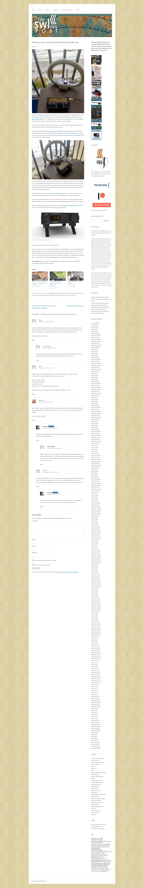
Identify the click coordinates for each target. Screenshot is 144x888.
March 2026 (94, 333)
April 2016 (93, 572)
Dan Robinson (106, 841)
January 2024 (94, 385)
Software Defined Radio (99, 867)
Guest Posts (105, 847)
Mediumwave (108, 851)
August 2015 (94, 588)
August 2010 (94, 708)
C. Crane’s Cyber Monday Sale (75, 306)
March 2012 (94, 670)
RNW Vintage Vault (95, 790)
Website (34, 552)
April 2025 (93, 355)
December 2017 (95, 531)
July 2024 (93, 373)
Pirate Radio (95, 854)
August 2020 (94, 467)
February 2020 (94, 479)
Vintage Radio (94, 869)
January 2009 (94, 744)
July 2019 (93, 493)
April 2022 (93, 427)
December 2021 (95, 435)
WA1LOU (93, 814)
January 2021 (94, 457)
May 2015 (93, 594)
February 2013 (94, 648)
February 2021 (94, 455)
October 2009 (94, 728)
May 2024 (93, 377)
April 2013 (93, 644)
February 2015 (94, 600)
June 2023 (93, 399)
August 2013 (94, 636)
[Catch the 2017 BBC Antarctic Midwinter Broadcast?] (58, 276)
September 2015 (95, 586)
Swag (39, 10)
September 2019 (95, 489)
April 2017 (93, 547)
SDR (101, 858)
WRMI (104, 871)
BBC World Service (97, 839)
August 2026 (94, 323)
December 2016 (95, 556)
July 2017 (93, 541)
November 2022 (95, 413)
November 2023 (95, 389)
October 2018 (94, 511)
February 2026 (94, 335)
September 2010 (95, 706)
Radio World (101, 857)
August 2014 (94, 612)
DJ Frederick (106, 844)
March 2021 (94, 453)
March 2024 (94, 381)
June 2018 (93, 519)
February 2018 (94, 527)
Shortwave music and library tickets (100, 297)
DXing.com (93, 768)
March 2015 (94, 598)
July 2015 (93, 590)
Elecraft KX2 (47, 115)
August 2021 (94, 443)
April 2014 (93, 620)
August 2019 (94, 491)
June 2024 (93, 375)
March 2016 (94, 574)
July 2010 (93, 710)
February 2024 (94, 383)
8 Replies (34, 46)
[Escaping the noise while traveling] (76, 276)
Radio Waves (94, 857)
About (78, 10)
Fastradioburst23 (103, 845)
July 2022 (93, 421)
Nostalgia (93, 852)
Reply (33, 340)
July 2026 (93, 325)
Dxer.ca (93, 766)
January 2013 (94, 650)
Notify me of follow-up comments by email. (44, 560)
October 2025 (94, 343)
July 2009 (93, 734)
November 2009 (95, 726)
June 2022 (93, 423)
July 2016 (93, 566)
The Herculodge (95, 812)
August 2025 (94, 347)
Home (33, 10)
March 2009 (94, 740)
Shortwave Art (105, 860)
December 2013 (95, 628)
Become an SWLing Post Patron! (99, 210)
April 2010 (93, 716)
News (45, 293)
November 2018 (95, 509)
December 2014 (95, 604)
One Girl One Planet (96, 784)
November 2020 (95, 461)
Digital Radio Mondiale (96, 844)
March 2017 (94, 549)
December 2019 (95, 483)
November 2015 (95, 582)
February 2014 (94, 624)
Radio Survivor (94, 788)
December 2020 (95, 459)
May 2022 (93, 425)
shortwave (95, 860)
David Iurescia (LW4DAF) (97, 842)
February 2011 (94, 696)
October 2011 (94, 680)
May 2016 (93, 570)
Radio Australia (102, 854)
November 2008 (95, 748)
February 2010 (94, 720)
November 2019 (95, 485)
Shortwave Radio (59, 293)
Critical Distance (95, 760)
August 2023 (94, 395)
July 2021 (93, 445)
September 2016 (95, 562)
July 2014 (93, 614)
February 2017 (94, 552)
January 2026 (94, 337)
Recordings (95, 858)
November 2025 (95, 341)
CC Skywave (76, 135)
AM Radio (93, 838)
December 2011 (95, 676)
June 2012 (93, 664)
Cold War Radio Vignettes (97, 758)
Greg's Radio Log (95, 774)
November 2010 (95, 702)
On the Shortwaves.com (97, 782)
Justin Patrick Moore (97, 851)
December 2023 (95, 387)
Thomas (73, 295)
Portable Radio (51, 293)
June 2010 (93, 712)
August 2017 (94, 539)
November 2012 (95, 654)
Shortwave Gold (96, 861)
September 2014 (95, 610)
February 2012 (94, 672)
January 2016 (94, 578)
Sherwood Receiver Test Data (98, 794)
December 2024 (95, 363)
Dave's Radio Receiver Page (98, 762)
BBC (102, 838)
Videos (106, 868)
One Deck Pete (100, 853)
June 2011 (93, 688)
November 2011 (95, 678)
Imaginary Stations (97, 850)
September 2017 (95, 537)
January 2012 (94, 674)
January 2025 (94, 361)
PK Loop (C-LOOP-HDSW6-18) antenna (58, 131)
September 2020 (95, 465)
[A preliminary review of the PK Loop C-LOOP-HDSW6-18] (40, 276)
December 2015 (95, 580)
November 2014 (95, 606)
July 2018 (93, 517)
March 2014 (94, 622)
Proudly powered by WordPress (39, 881)
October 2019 (94, 487)
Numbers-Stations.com (97, 780)
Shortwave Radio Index (97, 802)
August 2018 (94, 515)
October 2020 (94, 463)
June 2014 (93, 616)
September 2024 (95, 369)
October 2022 (94, 415)
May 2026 (93, 329)
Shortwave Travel (54, 295)
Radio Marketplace (67, 10)
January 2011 (94, 698)
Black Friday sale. (55, 257)
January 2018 (94, 529)
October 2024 (94, 367)
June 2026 (93, 327)
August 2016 (94, 564)
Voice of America (106, 869)
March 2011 (94, 694)
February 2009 (94, 742)
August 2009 (94, 732)
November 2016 (95, 558)
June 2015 (93, 592)
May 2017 (93, 545)
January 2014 (94, 626)
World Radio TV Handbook (97, 828)
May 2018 (93, 521)
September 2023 (95, 393)
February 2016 (94, 576)
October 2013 (94, 632)
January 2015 (94, 602)
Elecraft (72, 293)
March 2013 (94, 646)
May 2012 (93, 666)
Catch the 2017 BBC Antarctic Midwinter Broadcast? (55, 283)
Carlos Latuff (96, 841)
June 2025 (93, 351)
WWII (107, 871)
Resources (56, 10)
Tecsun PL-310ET (58, 135)
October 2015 (94, 584)
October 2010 (94, 704)
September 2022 (95, 417)
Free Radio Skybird (96, 847)
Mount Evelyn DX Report (97, 776)
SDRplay (104, 858)
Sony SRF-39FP (68, 135)
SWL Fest (93, 808)
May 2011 (93, 690)
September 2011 (95, 682)
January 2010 (94, 722)
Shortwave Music (106, 861)
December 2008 (95, 746)
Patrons (47, 10)
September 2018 (95, 513)
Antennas (98, 838)
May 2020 (93, 473)
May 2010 (93, 714)
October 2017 (94, 535)
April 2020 (93, 475)
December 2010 (95, 700)
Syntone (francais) (95, 810)
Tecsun (102, 868)
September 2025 (95, 345)
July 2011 (93, 686)
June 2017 (93, 543)
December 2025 (95, 339)
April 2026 (93, 331)
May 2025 (93, 353)
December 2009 (95, 724)
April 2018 (93, 523)
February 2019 (94, 503)
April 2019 (93, 499)
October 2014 (94, 608)
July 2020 (93, 469)
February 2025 (94, 359)
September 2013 (95, 634)
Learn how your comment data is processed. (66, 572)
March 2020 (94, 477)
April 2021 (93, 451)
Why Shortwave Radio (96, 871)
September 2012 (95, 658)
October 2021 (94, 439)
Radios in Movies (104, 855)
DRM (92, 845)
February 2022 (94, 431)
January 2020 (94, 481)
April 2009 (93, 738)
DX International (95, 764)
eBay (95, 845)
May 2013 (93, 642)
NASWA (93, 778)
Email (34, 546)
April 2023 (93, 403)
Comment (35, 521)
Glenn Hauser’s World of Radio (98, 772)
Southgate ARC (95, 868)
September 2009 (95, 730)
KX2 (81, 293)
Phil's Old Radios (95, 786)
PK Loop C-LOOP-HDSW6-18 (42, 295)
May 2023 (93, 401)
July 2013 (93, 638)
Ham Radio (95, 848)
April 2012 (93, 668)
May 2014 (93, 618)
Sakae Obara (94, 792)
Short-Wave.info (95, 796)
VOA (99, 869)
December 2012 (95, 652)
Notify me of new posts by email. (41, 565)
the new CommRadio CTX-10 (71, 205)
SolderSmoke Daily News (97, 806)
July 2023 (93, 397)
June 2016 (93, 568)
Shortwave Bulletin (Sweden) (98, 798)
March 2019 (94, 501)
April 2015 (93, 596)
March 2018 (94, 525)
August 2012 (94, 660)
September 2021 (95, 441)
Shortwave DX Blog (96, 800)
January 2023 (94, 409)
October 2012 (94, 656)
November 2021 (95, 437)
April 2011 (93, 692)
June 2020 (93, 471)
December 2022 (95, 411)
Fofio (92, 770)
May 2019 (93, 497)
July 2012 (93, 662)
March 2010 (94, 718)
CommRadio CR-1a (58, 193)
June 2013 (93, 640)
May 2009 (93, 736)
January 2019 (94, 505)
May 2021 (93, 449)
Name (34, 539)
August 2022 (94, 419)
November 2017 (95, 533)
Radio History (95, 855)
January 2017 (94, 554)
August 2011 (94, 684)
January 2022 (94, 433)
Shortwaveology (95, 804)
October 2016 (94, 560)
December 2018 (95, 507)
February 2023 (94, 407)
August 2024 (94, 371)
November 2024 (95, 365)
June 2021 (93, 447)
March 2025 (94, 357)
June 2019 (93, 495)
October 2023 (94, 391)
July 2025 (93, 349)
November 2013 (95, 630)
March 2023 (94, 405)
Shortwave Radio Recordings (99, 865)
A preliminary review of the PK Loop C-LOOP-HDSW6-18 (39, 282)
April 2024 (93, 379)
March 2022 (94, 429)
